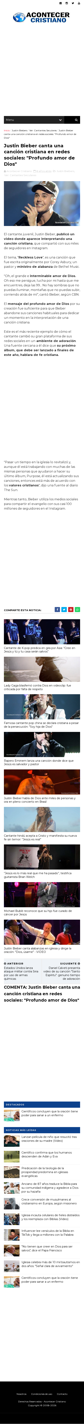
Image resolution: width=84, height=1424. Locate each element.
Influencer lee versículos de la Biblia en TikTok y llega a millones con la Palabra (47, 1232)
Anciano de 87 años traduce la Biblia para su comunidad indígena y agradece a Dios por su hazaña (49, 1187)
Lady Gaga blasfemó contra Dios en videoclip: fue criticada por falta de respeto (37, 687)
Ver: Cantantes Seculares (43, 130)
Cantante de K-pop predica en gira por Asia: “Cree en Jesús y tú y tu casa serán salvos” (39, 649)
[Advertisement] (42, 70)
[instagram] (67, 3)
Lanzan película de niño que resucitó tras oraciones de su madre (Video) (49, 1139)
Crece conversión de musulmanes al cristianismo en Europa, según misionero (49, 1201)
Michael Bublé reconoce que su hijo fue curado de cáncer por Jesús (38, 912)
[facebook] (61, 3)
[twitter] (73, 3)
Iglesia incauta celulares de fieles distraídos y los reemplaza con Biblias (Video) (50, 1217)
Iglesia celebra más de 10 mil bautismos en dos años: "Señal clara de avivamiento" (50, 1264)
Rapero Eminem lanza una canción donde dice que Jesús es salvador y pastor (39, 762)
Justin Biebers (19, 130)
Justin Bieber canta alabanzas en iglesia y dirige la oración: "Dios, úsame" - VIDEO (37, 950)
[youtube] (79, 3)
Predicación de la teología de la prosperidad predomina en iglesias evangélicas (44, 1172)
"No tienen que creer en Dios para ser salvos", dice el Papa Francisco (46, 1248)
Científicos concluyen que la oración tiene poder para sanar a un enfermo (49, 1113)
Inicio (7, 130)
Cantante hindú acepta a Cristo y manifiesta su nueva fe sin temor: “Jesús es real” (40, 837)
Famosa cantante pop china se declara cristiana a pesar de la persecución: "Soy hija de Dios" (41, 724)
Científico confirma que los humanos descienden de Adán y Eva (46, 1154)
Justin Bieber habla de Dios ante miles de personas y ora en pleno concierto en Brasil (40, 800)
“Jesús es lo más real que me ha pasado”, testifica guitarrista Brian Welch (37, 875)
